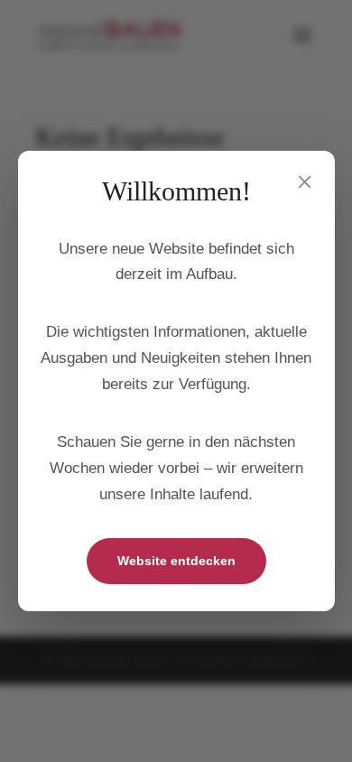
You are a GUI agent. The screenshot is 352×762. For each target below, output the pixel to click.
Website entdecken (176, 560)
